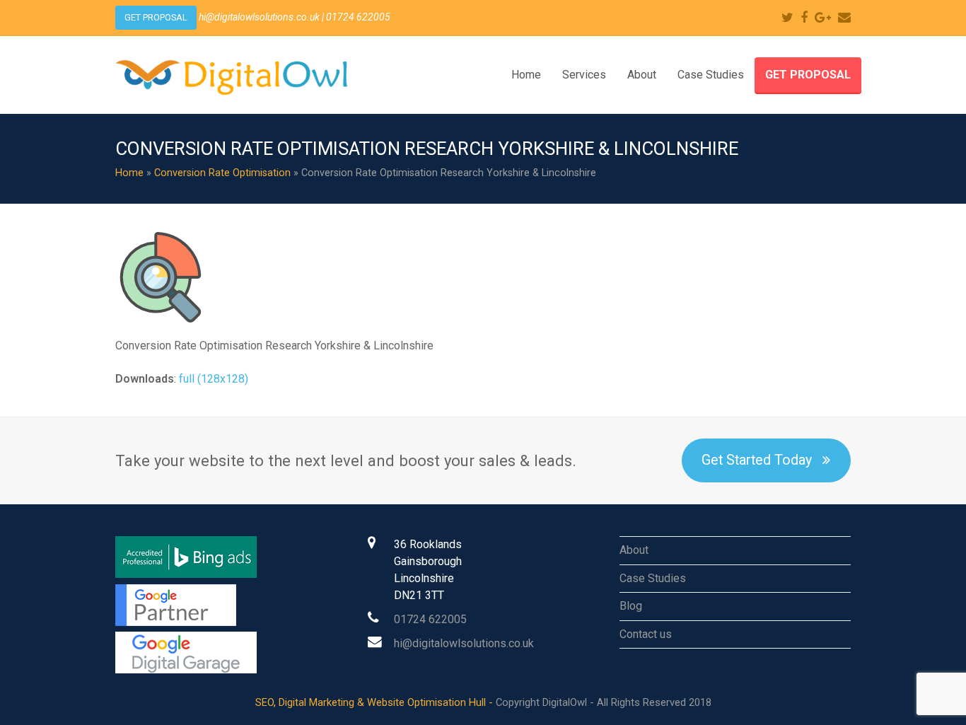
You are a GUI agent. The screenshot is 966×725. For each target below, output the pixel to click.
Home (129, 173)
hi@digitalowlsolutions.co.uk (464, 643)
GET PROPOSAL (155, 17)
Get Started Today (757, 460)
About (633, 550)
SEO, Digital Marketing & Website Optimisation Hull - (375, 702)
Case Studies (652, 578)
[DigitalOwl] (236, 74)
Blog (630, 606)
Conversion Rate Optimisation (222, 173)
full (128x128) (213, 378)
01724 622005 (430, 619)
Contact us (645, 634)
